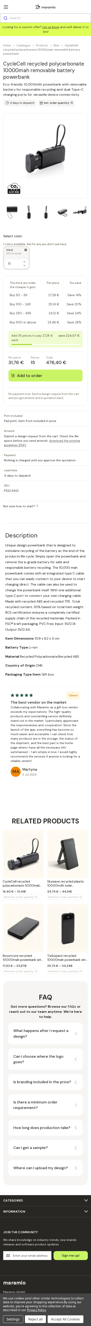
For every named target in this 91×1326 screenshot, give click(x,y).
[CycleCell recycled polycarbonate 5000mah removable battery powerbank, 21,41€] (23, 853)
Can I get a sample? (30, 1147)
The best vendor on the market (38, 702)
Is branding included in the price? (42, 1082)
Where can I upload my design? (40, 1168)
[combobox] (45, 18)
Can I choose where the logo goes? (38, 1059)
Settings (13, 1319)
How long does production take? (41, 1127)
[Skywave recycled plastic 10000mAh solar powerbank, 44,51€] (68, 853)
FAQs (72, 1006)
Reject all (35, 1319)
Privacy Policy (36, 1310)
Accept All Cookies (65, 1319)
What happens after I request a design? (40, 1033)
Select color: (35, 240)
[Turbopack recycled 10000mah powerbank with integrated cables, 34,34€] (68, 928)
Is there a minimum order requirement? (35, 1105)
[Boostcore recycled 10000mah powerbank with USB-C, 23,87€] (23, 928)
